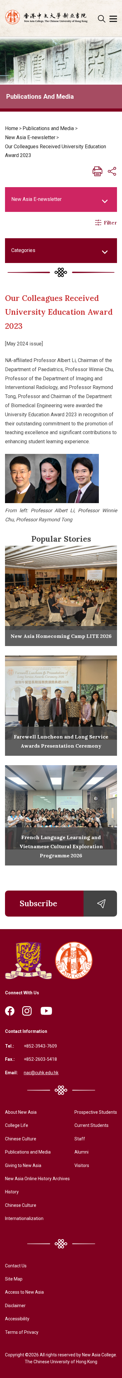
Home (11, 128)
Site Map (14, 1278)
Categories (23, 250)
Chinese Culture (20, 1138)
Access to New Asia (24, 1292)
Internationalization (24, 1218)
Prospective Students (95, 1112)
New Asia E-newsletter (30, 137)
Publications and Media (48, 128)
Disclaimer (15, 1305)
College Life (16, 1125)
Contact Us (16, 1265)
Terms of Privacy (21, 1332)
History (12, 1191)
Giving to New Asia (23, 1165)
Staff (79, 1138)
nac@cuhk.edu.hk (41, 1072)
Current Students (91, 1125)
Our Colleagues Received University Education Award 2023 (55, 151)
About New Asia (21, 1112)
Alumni (81, 1151)
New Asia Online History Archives (37, 1178)
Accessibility (17, 1318)
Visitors (81, 1165)
